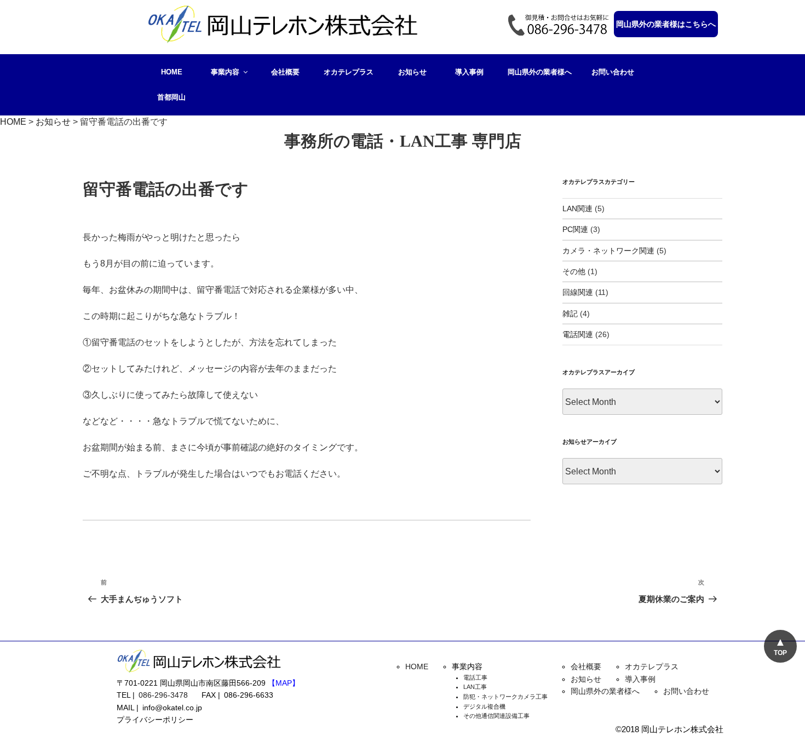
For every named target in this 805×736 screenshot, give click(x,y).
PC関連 (575, 229)
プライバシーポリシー (155, 719)
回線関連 (577, 292)
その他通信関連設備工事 (496, 715)
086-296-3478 (163, 695)
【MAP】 (284, 683)
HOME (171, 72)
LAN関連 (577, 208)
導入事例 (469, 72)
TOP (780, 653)
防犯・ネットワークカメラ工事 (505, 696)
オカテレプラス (348, 72)
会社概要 (285, 72)
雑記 (570, 313)
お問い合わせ (612, 72)
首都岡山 (171, 97)
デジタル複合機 (484, 706)
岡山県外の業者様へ (540, 72)
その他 (573, 271)
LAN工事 (475, 686)
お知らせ (412, 72)
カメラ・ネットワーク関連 (608, 250)
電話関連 (577, 334)
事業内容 (225, 72)
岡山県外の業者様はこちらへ (666, 24)
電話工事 (475, 677)
